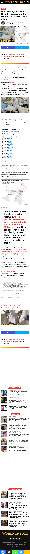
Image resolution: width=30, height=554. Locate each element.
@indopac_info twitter (10, 161)
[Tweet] (22, 47)
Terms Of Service (20, 544)
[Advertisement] (15, 369)
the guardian (7, 115)
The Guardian (22, 43)
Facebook (12, 54)
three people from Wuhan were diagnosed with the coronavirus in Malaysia (15, 222)
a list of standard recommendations (14, 271)
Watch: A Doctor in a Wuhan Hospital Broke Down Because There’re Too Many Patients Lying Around (14, 306)
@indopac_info (15, 119)
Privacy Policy (16, 546)
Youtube (18, 54)
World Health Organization (17, 82)
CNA (28, 43)
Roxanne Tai (10, 23)
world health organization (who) (12, 293)
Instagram (7, 56)
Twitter (24, 54)
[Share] (8, 47)
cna (6, 207)
